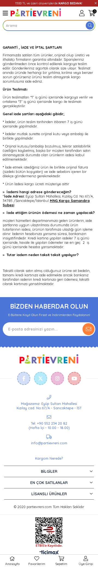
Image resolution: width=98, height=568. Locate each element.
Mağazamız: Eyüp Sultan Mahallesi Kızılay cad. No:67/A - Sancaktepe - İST (49, 405)
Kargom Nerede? (49, 458)
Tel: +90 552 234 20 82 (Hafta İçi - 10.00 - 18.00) (49, 425)
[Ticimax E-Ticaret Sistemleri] (49, 553)
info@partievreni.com (49, 443)
